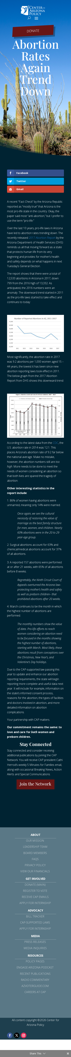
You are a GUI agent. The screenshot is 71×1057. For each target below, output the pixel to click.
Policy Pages (35, 961)
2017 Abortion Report (42, 238)
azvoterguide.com (35, 986)
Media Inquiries (35, 948)
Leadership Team (35, 847)
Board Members (35, 853)
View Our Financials (35, 871)
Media (35, 936)
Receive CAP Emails (35, 897)
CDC (55, 443)
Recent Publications (35, 974)
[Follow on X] (16, 1035)
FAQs (35, 859)
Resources (35, 956)
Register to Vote (35, 891)
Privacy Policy (35, 865)
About (35, 835)
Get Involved (35, 879)
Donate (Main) (35, 885)
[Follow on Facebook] (10, 1035)
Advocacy (35, 910)
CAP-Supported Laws (35, 922)
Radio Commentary (35, 980)
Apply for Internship (35, 903)
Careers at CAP (35, 992)
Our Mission (35, 840)
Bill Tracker (35, 916)
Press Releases (35, 942)
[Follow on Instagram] (23, 1035)
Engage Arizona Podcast (35, 967)
